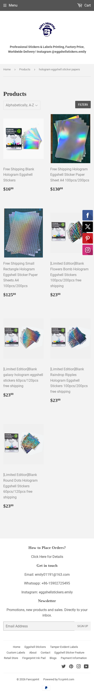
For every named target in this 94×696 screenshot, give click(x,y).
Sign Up (82, 626)
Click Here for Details (47, 557)
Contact (45, 652)
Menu (13, 5)
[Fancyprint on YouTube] (86, 667)
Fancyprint (32, 679)
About (33, 652)
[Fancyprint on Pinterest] (71, 667)
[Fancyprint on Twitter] (63, 667)
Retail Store (11, 658)
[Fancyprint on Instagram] (79, 667)
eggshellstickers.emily (56, 592)
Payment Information (74, 658)
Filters (83, 104)
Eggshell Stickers (35, 647)
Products (24, 69)
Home (7, 69)
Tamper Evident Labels (64, 647)
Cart (87, 5)
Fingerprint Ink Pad (33, 658)
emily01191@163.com (52, 574)
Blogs (53, 658)
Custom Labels (16, 652)
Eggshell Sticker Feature (69, 652)
